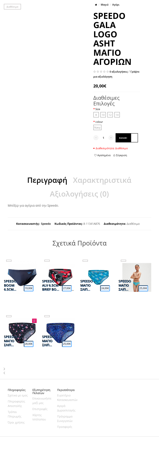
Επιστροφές (40, 409)
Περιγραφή (47, 180)
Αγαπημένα (104, 155)
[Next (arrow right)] (11, 165)
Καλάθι (123, 138)
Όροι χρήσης (16, 422)
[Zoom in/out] (16, 161)
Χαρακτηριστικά (102, 180)
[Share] (11, 161)
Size (97, 109)
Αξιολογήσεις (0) (79, 194)
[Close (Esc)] (9, 161)
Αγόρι (115, 4)
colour (99, 122)
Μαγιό (105, 4)
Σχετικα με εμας (18, 395)
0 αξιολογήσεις (119, 71)
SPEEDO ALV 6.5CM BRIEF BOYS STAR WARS (51, 285)
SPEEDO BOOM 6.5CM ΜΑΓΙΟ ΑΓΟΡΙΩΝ (11, 285)
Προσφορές (64, 427)
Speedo (46, 224)
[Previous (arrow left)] (9, 165)
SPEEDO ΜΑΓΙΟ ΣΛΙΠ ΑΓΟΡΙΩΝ (87, 285)
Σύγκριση (121, 155)
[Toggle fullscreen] (14, 161)
